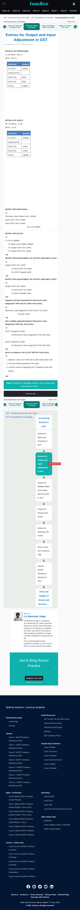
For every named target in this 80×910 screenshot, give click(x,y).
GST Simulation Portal (52, 736)
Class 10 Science (50, 751)
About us (14, 895)
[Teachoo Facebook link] (28, 886)
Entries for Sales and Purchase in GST (43, 439)
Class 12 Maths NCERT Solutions (21, 835)
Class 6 (64, 11)
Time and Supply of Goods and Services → (43, 598)
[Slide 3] (35, 682)
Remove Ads (30, 394)
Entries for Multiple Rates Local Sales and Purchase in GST (43, 490)
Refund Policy (63, 895)
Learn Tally (48, 805)
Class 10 (26, 11)
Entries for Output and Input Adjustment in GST (45, 463)
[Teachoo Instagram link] (34, 886)
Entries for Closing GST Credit (43, 513)
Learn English (49, 796)
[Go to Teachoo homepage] (39, 3)
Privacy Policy (50, 895)
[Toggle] (4, 3)
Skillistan (47, 731)
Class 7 (54, 11)
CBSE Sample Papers (52, 829)
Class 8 (45, 11)
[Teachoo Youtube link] (46, 886)
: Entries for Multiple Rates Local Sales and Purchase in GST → (31, 384)
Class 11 (16, 11)
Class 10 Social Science (53, 760)
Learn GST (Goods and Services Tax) (58, 809)
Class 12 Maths (49, 764)
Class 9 (36, 11)
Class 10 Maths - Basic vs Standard (57, 825)
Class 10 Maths (49, 747)
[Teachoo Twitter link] (40, 886)
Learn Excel (48, 801)
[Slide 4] (39, 682)
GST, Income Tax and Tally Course (56, 719)
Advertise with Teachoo (40, 897)
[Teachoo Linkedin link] (52, 886)
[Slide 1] (28, 682)
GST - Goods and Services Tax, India (16, 18)
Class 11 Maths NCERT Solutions (21, 831)
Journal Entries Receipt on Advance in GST (42, 573)
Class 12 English (50, 768)
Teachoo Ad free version (53, 723)
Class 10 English (50, 756)
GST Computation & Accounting (42, 18)
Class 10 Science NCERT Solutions (22, 876)
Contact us (24, 895)
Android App (13, 721)
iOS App (12, 726)
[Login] (73, 3)
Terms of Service (36, 895)
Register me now (34, 678)
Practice (73, 11)
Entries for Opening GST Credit (43, 532)
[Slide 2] (32, 682)
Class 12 (6, 11)
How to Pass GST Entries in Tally (44, 551)
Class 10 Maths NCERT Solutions (21, 826)
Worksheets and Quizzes (53, 727)
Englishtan (48, 821)
